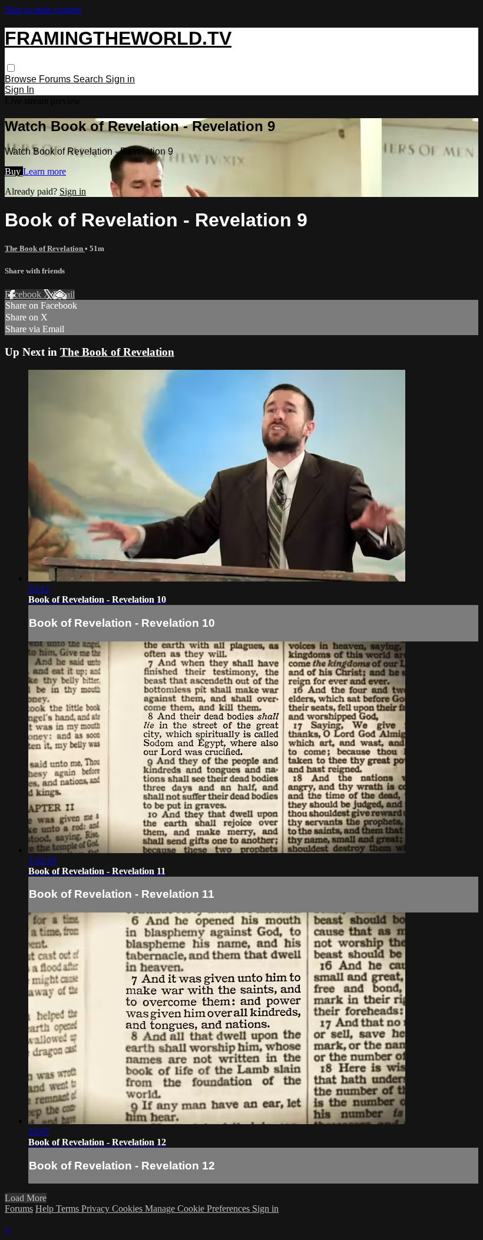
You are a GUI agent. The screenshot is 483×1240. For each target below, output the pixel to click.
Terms (68, 1209)
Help (45, 1209)
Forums (56, 79)
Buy (14, 171)
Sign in (120, 79)
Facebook (24, 294)
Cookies (128, 1209)
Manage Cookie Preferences (198, 1209)
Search (89, 79)
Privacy (96, 1209)
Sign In (19, 90)
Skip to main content (43, 10)
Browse (22, 79)
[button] (11, 68)
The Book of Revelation (45, 248)
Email (64, 294)
